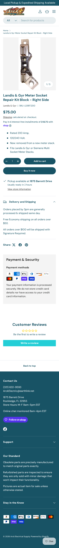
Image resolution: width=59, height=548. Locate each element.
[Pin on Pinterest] (26, 245)
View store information (19, 189)
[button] (47, 11)
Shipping (7, 117)
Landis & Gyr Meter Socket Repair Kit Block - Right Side (27, 33)
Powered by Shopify (40, 536)
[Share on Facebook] (20, 245)
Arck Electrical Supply (20, 536)
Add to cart (40, 161)
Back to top (29, 365)
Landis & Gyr (9, 105)
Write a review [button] (30, 343)
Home (5, 30)
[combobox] (29, 20)
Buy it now (29, 170)
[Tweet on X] (14, 245)
